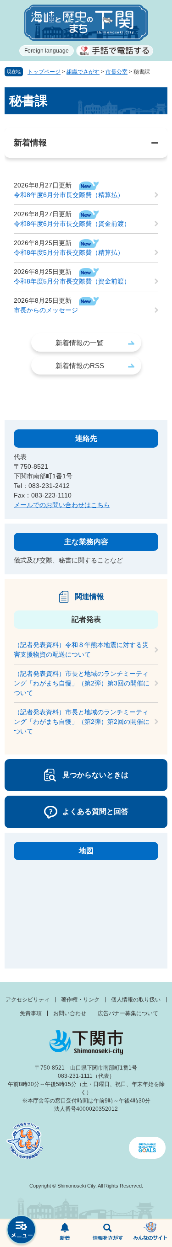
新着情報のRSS (79, 365)
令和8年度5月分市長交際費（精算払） (69, 252)
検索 (107, 1233)
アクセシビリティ (28, 999)
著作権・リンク (80, 999)
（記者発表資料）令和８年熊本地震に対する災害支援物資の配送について (81, 649)
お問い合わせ (69, 1013)
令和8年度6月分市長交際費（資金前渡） (72, 223)
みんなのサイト (150, 1233)
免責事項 (31, 1013)
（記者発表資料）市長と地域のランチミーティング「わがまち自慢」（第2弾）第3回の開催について (82, 683)
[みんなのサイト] (150, 1233)
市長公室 (116, 72)
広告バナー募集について (128, 1013)
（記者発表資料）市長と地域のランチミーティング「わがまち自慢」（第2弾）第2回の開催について (82, 721)
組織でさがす (83, 72)
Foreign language (46, 51)
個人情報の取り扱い (136, 999)
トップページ (44, 72)
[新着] (64, 1233)
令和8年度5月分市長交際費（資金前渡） (72, 281)
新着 (64, 1233)
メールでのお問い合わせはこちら (62, 504)
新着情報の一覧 (79, 343)
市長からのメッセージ (46, 310)
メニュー (21, 1231)
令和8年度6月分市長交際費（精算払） (69, 194)
